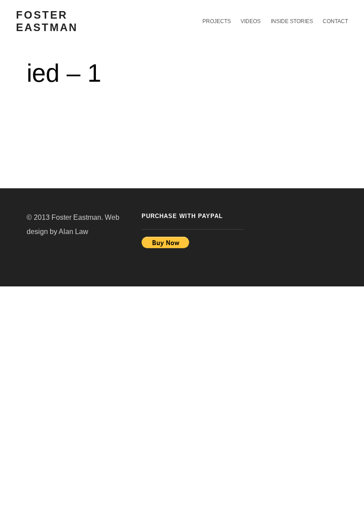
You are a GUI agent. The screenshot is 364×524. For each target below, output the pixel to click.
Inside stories (292, 21)
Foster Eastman (47, 21)
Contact (335, 21)
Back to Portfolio (339, 69)
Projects (216, 21)
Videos (251, 21)
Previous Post (316, 69)
